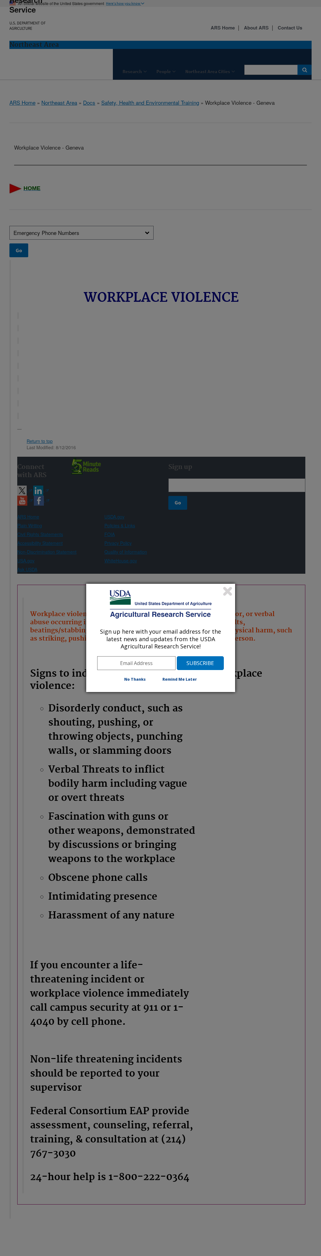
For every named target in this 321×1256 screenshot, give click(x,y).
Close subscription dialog (227, 591)
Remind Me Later (179, 679)
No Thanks (135, 679)
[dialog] (160, 638)
